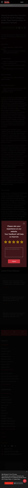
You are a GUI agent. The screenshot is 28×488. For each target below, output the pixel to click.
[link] (7, 2)
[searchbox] (14, 5)
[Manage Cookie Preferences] (25, 481)
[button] (18, 483)
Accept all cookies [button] (9, 483)
